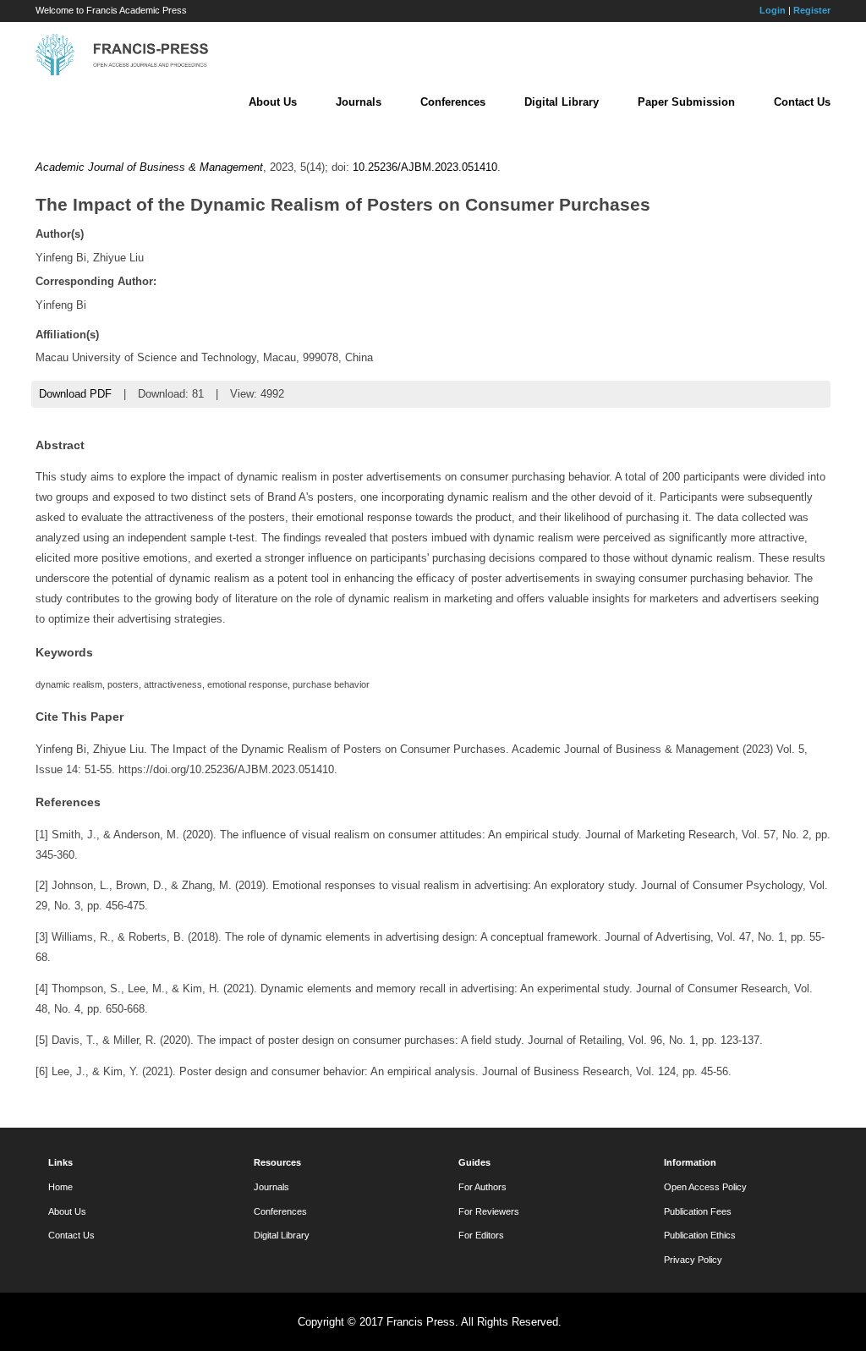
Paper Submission (686, 102)
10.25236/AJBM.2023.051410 (425, 167)
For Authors (482, 1187)
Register (811, 10)
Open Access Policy (705, 1187)
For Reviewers (488, 1211)
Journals (358, 102)
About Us (273, 102)
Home (60, 1187)
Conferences (452, 102)
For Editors (481, 1235)
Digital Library (561, 102)
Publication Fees (698, 1211)
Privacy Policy (693, 1260)
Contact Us (802, 102)
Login (772, 10)
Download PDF (75, 393)
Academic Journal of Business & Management (149, 167)
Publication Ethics (700, 1235)
